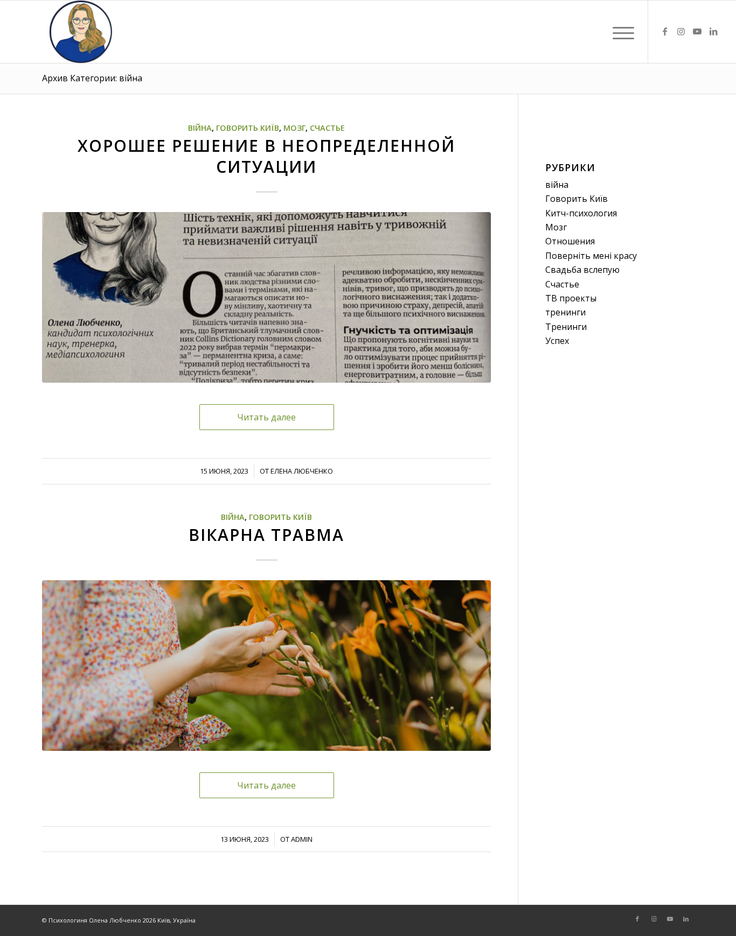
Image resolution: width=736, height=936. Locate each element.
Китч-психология (581, 213)
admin (302, 839)
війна (200, 128)
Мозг (294, 128)
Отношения (570, 241)
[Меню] (620, 32)
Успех (557, 341)
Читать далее (266, 417)
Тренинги (566, 327)
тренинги (565, 312)
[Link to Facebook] (665, 31)
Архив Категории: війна (92, 78)
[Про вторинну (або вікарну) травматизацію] (266, 665)
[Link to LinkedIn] (713, 31)
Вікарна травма (266, 535)
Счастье (327, 128)
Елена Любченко (301, 471)
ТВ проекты (570, 298)
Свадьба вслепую (582, 270)
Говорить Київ (247, 128)
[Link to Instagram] (681, 31)
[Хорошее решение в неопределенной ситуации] (266, 297)
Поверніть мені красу (591, 256)
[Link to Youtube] (697, 31)
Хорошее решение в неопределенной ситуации (266, 156)
